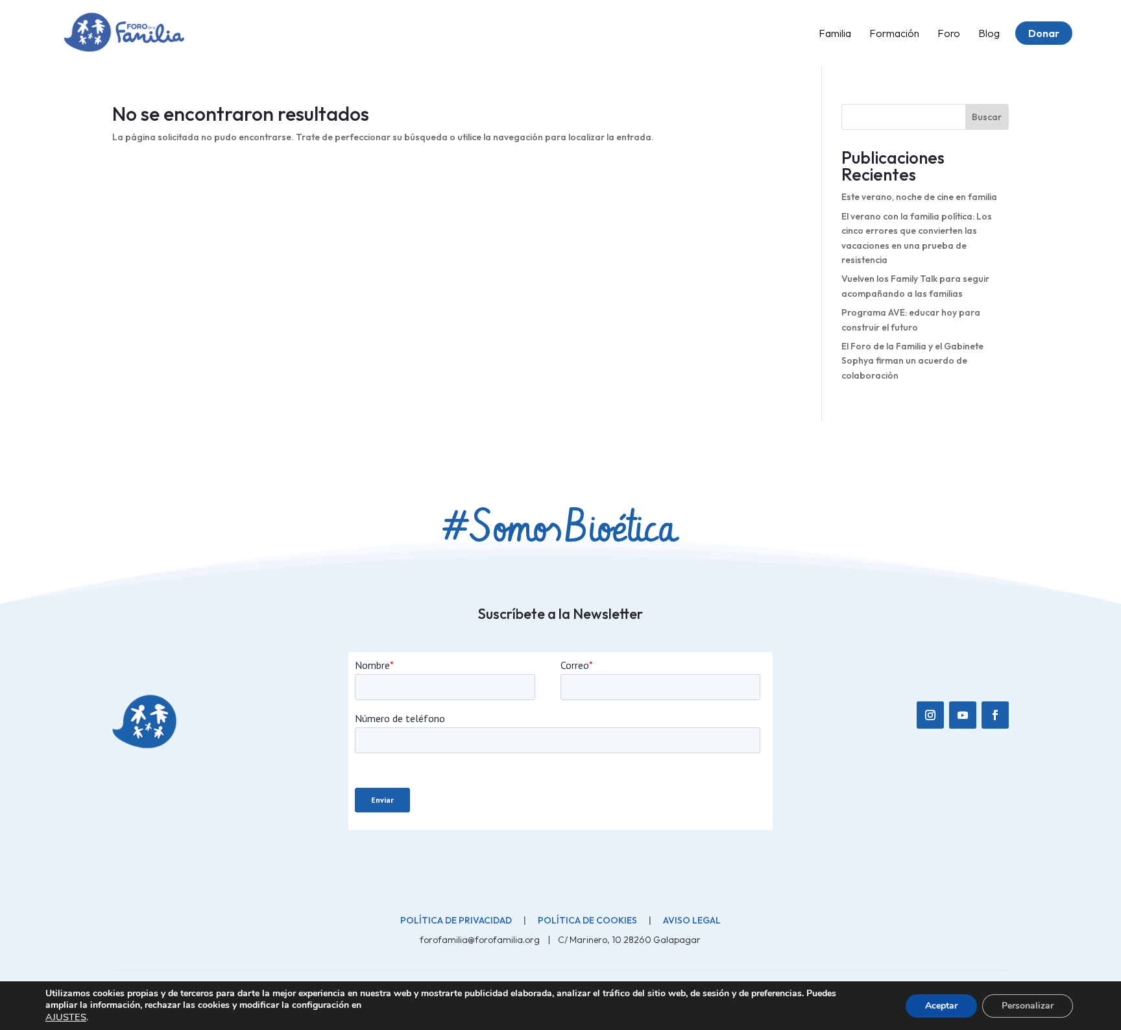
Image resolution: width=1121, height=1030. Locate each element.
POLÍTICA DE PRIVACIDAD (456, 920)
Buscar (987, 117)
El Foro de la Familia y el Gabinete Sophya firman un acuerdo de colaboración (912, 360)
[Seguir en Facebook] (995, 715)
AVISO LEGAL (692, 920)
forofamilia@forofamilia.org (481, 940)
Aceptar (941, 1005)
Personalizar (1028, 1005)
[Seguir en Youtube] (962, 715)
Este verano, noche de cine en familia (919, 197)
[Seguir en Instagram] (930, 715)
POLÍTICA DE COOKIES (587, 920)
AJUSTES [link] (65, 1017)
